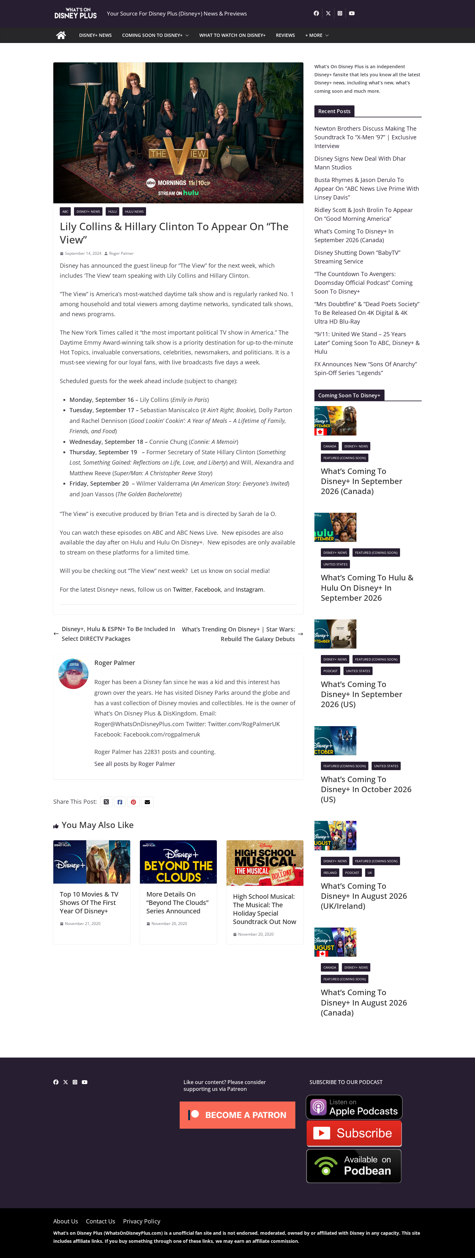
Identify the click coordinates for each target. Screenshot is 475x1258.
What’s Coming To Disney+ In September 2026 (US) (361, 694)
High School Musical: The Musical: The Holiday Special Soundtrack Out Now (264, 909)
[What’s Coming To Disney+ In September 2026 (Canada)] (335, 411)
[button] (186, 35)
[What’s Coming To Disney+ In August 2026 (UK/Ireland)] (335, 826)
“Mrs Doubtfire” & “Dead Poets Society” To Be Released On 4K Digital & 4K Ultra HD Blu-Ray (366, 312)
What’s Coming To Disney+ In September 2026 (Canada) (361, 481)
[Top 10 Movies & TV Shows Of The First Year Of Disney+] (91, 845)
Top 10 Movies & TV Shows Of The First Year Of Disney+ (89, 902)
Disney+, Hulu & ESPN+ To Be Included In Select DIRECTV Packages (118, 634)
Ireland (330, 872)
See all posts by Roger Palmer (134, 764)
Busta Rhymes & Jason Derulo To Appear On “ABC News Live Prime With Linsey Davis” (366, 188)
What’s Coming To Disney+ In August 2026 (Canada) (364, 1002)
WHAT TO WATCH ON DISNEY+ (232, 35)
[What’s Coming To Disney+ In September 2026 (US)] (335, 624)
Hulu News (134, 211)
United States (335, 564)
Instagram (249, 589)
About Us (65, 1221)
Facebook (208, 589)
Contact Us (100, 1221)
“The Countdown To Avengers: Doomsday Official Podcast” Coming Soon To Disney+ (363, 282)
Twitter (182, 589)
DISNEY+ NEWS (95, 35)
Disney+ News (88, 211)
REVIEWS (285, 35)
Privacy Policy (141, 1221)
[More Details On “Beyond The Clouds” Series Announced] (178, 845)
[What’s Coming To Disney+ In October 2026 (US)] (335, 731)
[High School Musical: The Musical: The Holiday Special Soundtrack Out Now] (265, 845)
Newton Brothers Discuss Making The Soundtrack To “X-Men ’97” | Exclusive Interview (365, 137)
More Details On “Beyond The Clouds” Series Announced (177, 902)
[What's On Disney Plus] (61, 35)
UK (370, 872)
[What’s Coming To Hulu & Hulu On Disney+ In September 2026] (335, 517)
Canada (329, 446)
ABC (65, 211)
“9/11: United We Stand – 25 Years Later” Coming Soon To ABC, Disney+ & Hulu (367, 342)
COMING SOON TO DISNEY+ (152, 35)
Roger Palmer (121, 253)
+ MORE (313, 35)
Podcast (330, 671)
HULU (112, 211)
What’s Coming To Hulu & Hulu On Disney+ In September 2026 (367, 587)
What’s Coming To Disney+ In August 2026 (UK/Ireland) (364, 895)
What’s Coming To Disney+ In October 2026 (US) (366, 789)
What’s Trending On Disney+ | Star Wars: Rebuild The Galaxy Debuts (238, 634)
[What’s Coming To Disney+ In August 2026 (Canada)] (335, 932)
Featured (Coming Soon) (344, 458)
